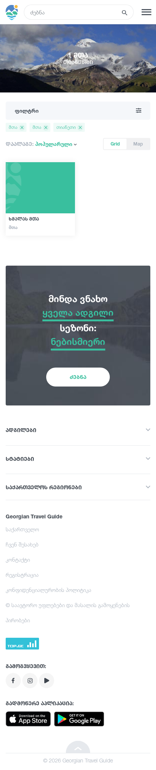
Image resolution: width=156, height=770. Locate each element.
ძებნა (78, 377)
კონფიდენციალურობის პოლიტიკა (48, 590)
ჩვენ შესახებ (22, 544)
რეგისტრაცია (22, 574)
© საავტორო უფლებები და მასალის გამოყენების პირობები (68, 612)
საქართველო (22, 529)
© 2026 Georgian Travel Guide (78, 760)
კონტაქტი (18, 559)
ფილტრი (27, 110)
